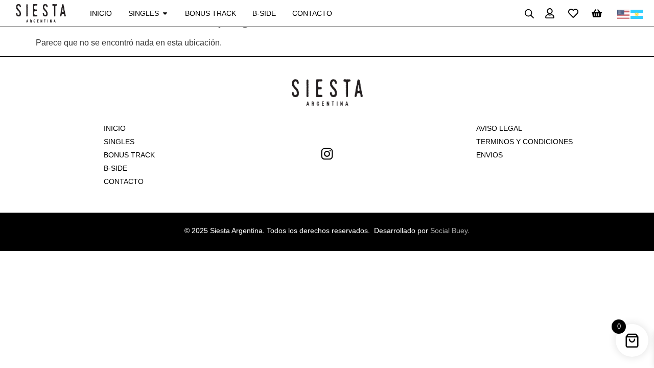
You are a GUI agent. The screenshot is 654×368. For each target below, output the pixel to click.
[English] (623, 13)
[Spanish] (637, 13)
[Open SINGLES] (165, 13)
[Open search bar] (529, 13)
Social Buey (449, 230)
